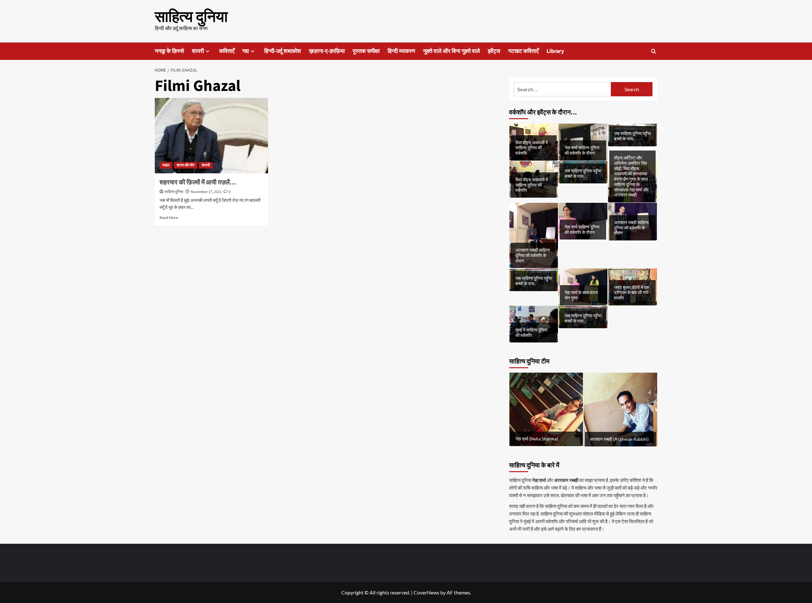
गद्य (245, 51)
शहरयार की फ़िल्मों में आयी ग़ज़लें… (198, 182)
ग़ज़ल (165, 165)
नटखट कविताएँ (523, 51)
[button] (654, 51)
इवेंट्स (494, 51)
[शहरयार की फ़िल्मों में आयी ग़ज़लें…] (211, 135)
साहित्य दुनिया (191, 17)
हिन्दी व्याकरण (401, 51)
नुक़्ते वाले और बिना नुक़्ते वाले (451, 51)
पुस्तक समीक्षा (366, 51)
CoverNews (426, 592)
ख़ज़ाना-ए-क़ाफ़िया (327, 51)
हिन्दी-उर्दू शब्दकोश (282, 51)
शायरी (198, 51)
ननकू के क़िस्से (169, 51)
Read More (169, 217)
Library (555, 51)
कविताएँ (226, 51)
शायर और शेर (185, 165)
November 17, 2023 (206, 192)
